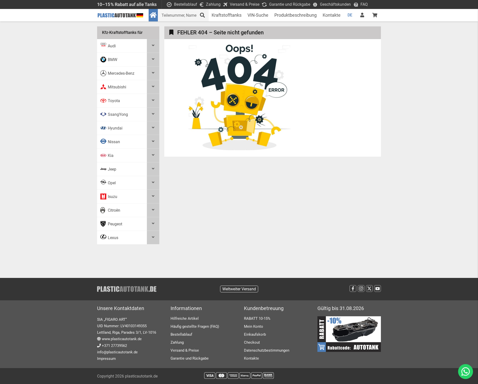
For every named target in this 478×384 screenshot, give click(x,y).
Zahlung (177, 342)
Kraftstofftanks (226, 15)
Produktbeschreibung (295, 15)
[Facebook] (353, 288)
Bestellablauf (181, 334)
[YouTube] (377, 288)
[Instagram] (361, 288)
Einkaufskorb (255, 334)
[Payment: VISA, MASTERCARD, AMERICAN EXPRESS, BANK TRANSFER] (239, 376)
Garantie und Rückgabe (190, 358)
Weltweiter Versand (239, 289)
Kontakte (332, 15)
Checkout (252, 342)
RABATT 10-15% (257, 318)
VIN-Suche (257, 15)
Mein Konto (253, 326)
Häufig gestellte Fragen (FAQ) (195, 326)
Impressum (106, 358)
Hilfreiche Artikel (185, 318)
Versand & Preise (185, 350)
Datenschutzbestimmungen (266, 350)
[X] (369, 288)
